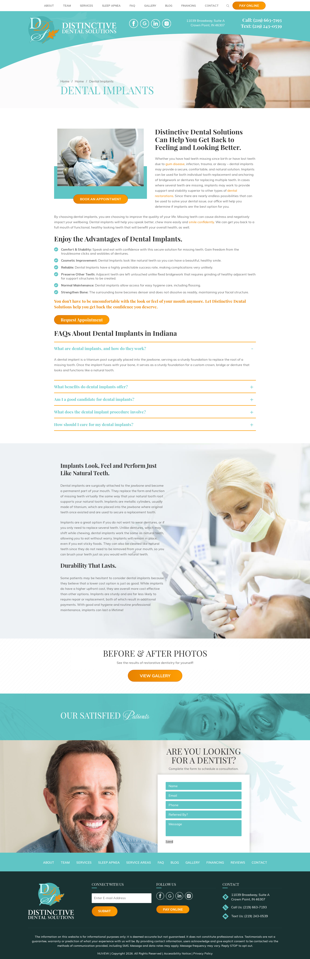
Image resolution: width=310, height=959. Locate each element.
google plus (170, 896)
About (49, 5)
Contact (212, 5)
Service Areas (138, 862)
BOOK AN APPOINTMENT (100, 199)
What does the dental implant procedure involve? (100, 411)
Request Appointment (82, 320)
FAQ (132, 5)
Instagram (189, 896)
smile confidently (201, 222)
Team (67, 5)
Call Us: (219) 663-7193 (249, 907)
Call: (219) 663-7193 (262, 20)
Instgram (166, 23)
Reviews (238, 862)
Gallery (150, 5)
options (83, 594)
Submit (169, 841)
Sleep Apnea (111, 5)
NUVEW (103, 953)
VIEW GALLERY (155, 675)
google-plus (144, 23)
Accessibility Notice (177, 953)
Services (86, 5)
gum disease (175, 164)
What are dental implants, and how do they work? (100, 348)
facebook (133, 23)
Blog (168, 5)
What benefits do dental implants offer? (91, 386)
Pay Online (249, 6)
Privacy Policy (203, 953)
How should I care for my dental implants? (93, 424)
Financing (188, 5)
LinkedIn (155, 23)
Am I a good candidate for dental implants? (94, 399)
